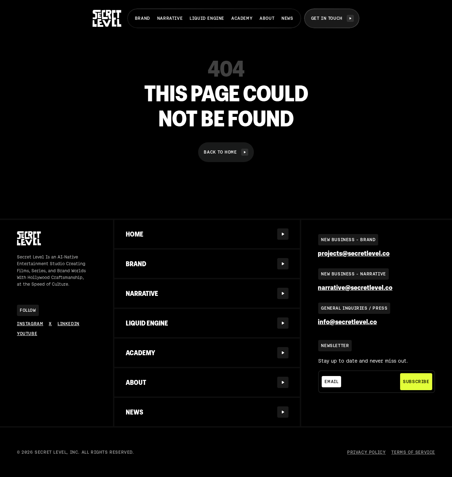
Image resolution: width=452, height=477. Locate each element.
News (287, 18)
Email (331, 381)
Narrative (170, 18)
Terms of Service (413, 452)
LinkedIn (68, 323)
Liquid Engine (207, 18)
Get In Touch (327, 18)
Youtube (27, 333)
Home (134, 234)
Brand (142, 18)
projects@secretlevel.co (353, 253)
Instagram (30, 323)
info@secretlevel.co (347, 322)
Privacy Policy (366, 452)
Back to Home (220, 152)
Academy (241, 18)
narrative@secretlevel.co (355, 287)
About (267, 18)
